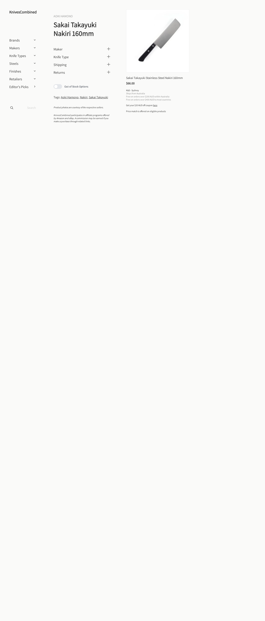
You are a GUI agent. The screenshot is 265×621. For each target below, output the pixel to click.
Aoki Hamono (70, 97)
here (155, 105)
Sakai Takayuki (98, 97)
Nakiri (83, 97)
